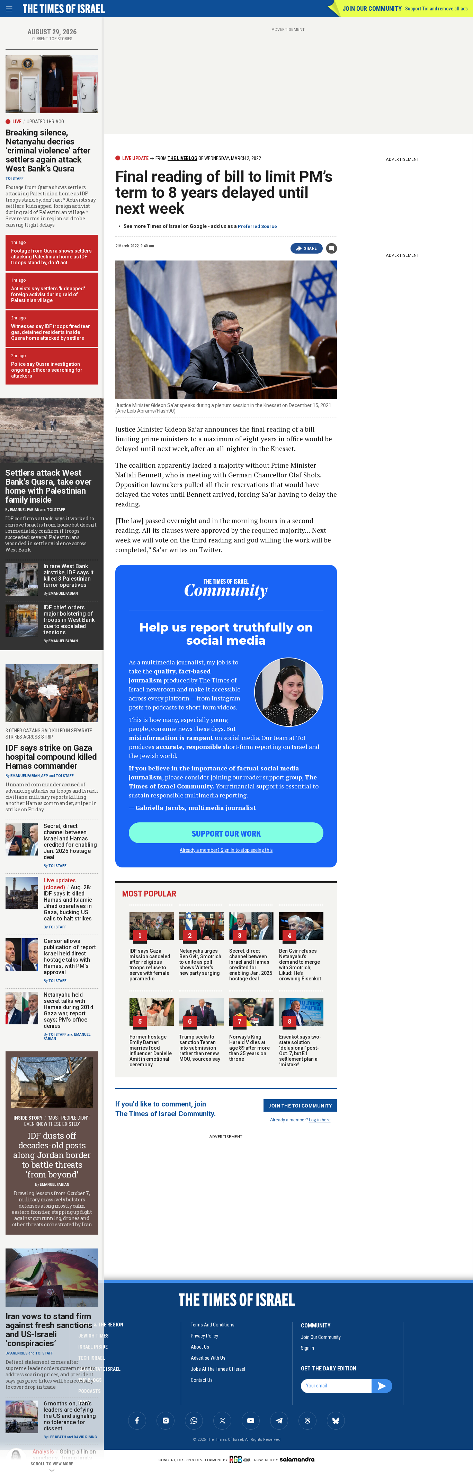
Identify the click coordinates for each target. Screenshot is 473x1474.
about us (200, 1347)
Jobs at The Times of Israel (218, 1369)
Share (310, 248)
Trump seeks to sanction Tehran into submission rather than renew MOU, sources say (199, 1048)
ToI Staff (15, 178)
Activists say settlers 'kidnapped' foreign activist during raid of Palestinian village (48, 294)
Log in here (320, 1119)
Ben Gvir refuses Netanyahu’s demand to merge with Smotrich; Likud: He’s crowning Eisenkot (300, 964)
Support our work (226, 833)
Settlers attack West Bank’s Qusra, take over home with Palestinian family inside (48, 486)
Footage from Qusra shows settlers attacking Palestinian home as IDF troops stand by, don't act (51, 256)
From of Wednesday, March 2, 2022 (207, 158)
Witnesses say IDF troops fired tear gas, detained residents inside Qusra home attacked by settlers (50, 332)
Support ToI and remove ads (436, 8)
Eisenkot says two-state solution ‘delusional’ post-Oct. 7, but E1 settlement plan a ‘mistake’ (300, 1050)
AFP (44, 776)
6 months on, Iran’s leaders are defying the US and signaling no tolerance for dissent (70, 1416)
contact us (202, 1380)
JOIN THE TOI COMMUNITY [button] (300, 1105)
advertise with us (208, 1358)
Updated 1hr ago (45, 121)
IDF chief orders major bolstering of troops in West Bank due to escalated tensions (69, 620)
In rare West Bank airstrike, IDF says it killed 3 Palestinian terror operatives (68, 575)
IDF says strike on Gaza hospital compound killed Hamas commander (51, 756)
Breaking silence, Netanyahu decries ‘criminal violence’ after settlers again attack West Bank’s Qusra (48, 150)
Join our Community (372, 8)
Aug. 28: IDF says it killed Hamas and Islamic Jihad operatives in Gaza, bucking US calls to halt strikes (68, 903)
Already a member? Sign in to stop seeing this (226, 850)
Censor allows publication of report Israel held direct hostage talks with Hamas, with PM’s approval (70, 957)
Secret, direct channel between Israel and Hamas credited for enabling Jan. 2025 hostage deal (250, 964)
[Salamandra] (297, 1459)
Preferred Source (257, 226)
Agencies (19, 1353)
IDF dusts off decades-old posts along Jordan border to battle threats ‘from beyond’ (51, 1155)
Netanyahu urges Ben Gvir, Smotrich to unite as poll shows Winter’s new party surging (200, 962)
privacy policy (204, 1336)
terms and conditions (212, 1324)
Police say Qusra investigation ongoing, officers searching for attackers (46, 370)
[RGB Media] (241, 1459)
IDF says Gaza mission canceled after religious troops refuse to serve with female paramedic (150, 964)
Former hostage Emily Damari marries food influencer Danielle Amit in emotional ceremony (151, 1050)
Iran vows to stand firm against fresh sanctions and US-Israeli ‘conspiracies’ (49, 1330)
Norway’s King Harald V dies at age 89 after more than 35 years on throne (249, 1048)
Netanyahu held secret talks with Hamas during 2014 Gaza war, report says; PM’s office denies (68, 1010)
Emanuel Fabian (24, 510)
